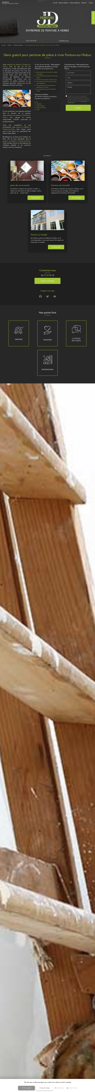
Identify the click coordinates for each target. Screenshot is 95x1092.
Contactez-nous (64, 41)
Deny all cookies (45, 1088)
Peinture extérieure (75, 3)
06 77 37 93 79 (31, 41)
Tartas (37, 109)
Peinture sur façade (39, 234)
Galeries (83, 3)
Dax (37, 102)
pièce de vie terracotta (19, 185)
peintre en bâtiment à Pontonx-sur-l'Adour (17, 128)
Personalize (60, 1088)
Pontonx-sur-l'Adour (18, 45)
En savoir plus (35, 198)
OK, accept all (27, 1088)
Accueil (55, 3)
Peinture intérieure (63, 3)
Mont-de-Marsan (40, 106)
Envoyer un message (47, 281)
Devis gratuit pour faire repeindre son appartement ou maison (45, 86)
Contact (91, 3)
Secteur (9, 45)
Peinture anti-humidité (60, 185)
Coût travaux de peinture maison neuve (46, 80)
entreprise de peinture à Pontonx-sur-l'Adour (17, 116)
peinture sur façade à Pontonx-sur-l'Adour (16, 141)
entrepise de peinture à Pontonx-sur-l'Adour (17, 65)
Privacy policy (72, 1088)
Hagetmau (39, 104)
